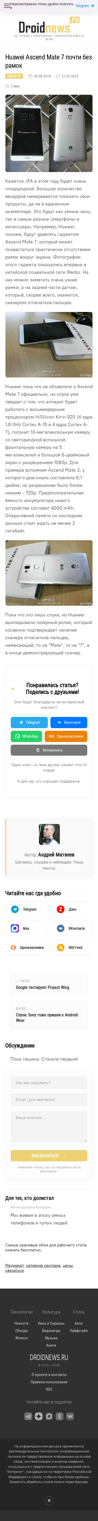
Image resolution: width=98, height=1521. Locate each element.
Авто (79, 1323)
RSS (49, 1389)
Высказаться (49, 1155)
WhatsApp (30, 736)
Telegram (82, 6)
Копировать (52, 750)
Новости (14, 76)
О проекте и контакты (49, 1374)
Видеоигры (51, 1330)
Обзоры (21, 1330)
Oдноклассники (66, 736)
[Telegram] (28, 1416)
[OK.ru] (60, 1416)
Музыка (51, 1338)
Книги (51, 1345)
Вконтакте (72, 722)
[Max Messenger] (49, 1416)
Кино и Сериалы (51, 1323)
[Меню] (7, 6)
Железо (21, 1338)
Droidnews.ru (49, 1357)
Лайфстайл (79, 1330)
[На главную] (49, 25)
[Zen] (39, 1416)
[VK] (70, 1416)
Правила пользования (49, 1382)
